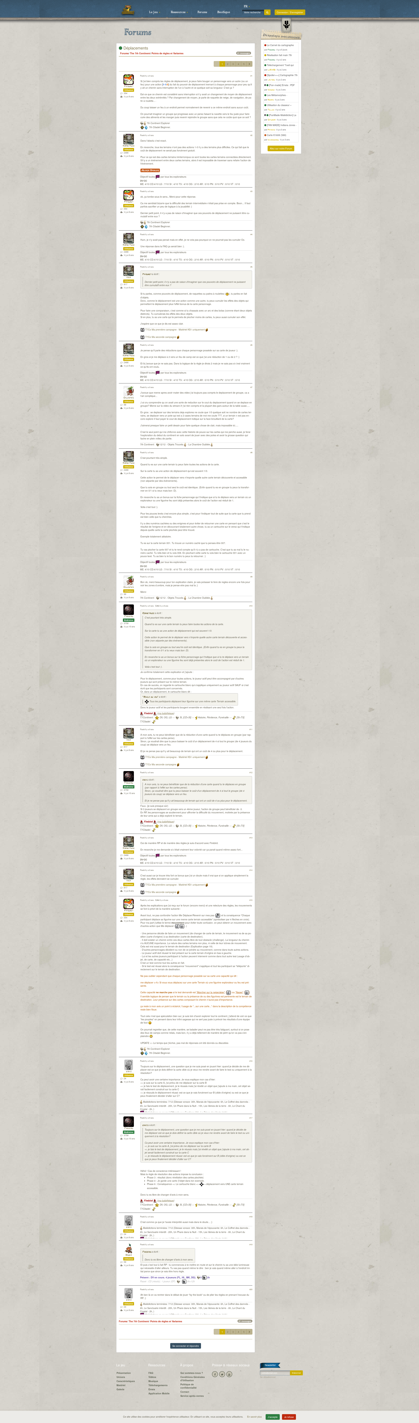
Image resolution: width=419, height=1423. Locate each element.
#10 (250, 605)
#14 (250, 870)
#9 (251, 576)
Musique (153, 1381)
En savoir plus (254, 1416)
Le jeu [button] (154, 12)
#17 (250, 1117)
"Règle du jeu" (150, 697)
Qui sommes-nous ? (191, 1373)
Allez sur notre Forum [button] (281, 148)
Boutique (223, 12)
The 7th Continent (140, 53)
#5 (251, 266)
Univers (121, 1377)
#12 (250, 772)
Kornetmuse (129, 146)
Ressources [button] (178, 12)
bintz (128, 1071)
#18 (250, 1216)
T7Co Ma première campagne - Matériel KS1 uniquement (175, 329)
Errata (151, 1389)
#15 (250, 900)
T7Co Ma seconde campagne (160, 337)
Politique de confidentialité (188, 1386)
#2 (251, 135)
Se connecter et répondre (185, 1345)
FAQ (150, 1373)
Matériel (121, 1385)
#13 (250, 837)
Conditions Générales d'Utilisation (192, 1378)
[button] (247, 6)
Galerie (120, 1389)
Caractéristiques (126, 1381)
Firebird (128, 616)
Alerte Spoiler (150, 170)
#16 (250, 1061)
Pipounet (128, 86)
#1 (251, 75)
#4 (251, 234)
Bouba (129, 1255)
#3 (251, 191)
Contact (184, 1391)
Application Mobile (159, 1393)
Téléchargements (158, 1385)
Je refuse (289, 1417)
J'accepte (273, 1417)
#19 (250, 1244)
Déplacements (135, 48)
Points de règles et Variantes (167, 53)
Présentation (124, 1373)
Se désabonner (268, 1377)
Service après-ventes (192, 1395)
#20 (250, 1289)
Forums (202, 12)
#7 (251, 387)
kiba (129, 277)
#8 (251, 452)
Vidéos (152, 1377)
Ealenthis (129, 398)
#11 (250, 729)
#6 (251, 345)
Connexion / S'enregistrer (290, 12)
